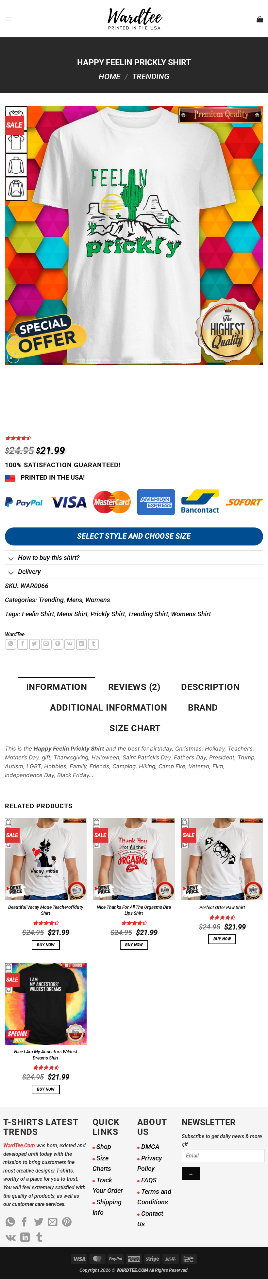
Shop (103, 1147)
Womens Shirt (191, 614)
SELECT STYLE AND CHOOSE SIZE (134, 536)
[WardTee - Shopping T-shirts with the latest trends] (134, 18)
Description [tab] (210, 687)
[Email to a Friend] (46, 644)
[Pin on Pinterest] (58, 644)
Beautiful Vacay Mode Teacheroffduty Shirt (45, 910)
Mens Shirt (72, 614)
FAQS (149, 1180)
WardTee (15, 634)
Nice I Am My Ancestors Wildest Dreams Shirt (45, 1055)
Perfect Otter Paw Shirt (222, 907)
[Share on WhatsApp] (11, 644)
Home (109, 76)
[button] (9, 19)
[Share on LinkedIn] (81, 644)
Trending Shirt (148, 614)
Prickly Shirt (108, 614)
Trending (150, 76)
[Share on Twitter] (34, 644)
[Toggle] (11, 560)
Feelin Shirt (38, 614)
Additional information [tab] (108, 707)
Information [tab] (56, 687)
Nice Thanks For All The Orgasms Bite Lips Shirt (134, 910)
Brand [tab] (203, 707)
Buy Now (45, 945)
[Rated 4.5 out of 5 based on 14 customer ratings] (134, 438)
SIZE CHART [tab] (134, 728)
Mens (74, 600)
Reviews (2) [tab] (134, 687)
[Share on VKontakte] (69, 644)
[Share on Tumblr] (93, 644)
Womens (97, 600)
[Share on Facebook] (22, 644)
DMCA (150, 1147)
